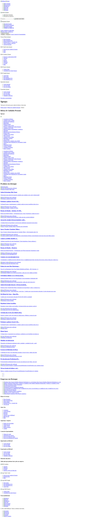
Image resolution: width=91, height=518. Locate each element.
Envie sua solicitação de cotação (10, 438)
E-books (5, 63)
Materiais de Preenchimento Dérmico (11, 132)
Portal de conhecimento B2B (9, 56)
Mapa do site (6, 416)
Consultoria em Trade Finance (10, 70)
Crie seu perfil (6, 85)
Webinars (5, 62)
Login (2, 30)
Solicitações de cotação (8, 435)
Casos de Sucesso (7, 44)
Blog (13, 30)
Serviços (8, 34)
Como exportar (6, 91)
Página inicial (4, 107)
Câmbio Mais (6, 69)
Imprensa (5, 412)
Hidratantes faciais (7, 144)
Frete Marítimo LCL (8, 78)
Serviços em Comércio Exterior (10, 49)
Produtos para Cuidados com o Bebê (11, 141)
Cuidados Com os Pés (8, 128)
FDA (4, 50)
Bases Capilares (7, 148)
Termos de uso (6, 424)
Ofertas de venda (7, 434)
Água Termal (6, 139)
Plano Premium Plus (8, 40)
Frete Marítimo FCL (8, 79)
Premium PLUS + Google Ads (10, 42)
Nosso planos (6, 401)
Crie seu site (6, 404)
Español (10, 26)
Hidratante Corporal (7, 138)
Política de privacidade (8, 423)
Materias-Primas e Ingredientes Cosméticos (13, 129)
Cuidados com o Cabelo (8, 120)
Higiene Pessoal (7, 124)
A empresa (5, 410)
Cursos (5, 59)
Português (11, 25)
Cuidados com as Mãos (8, 137)
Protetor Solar (6, 133)
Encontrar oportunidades (6, 98)
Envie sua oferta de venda (9, 436)
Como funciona (6, 411)
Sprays (4, 143)
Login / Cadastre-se (8, 31)
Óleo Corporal (6, 135)
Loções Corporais (7, 146)
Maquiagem (6, 123)
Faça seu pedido (7, 87)
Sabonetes (5, 130)
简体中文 (11, 27)
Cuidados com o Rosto (8, 134)
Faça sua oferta (6, 94)
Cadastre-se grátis (8, 30)
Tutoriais (5, 58)
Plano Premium (6, 39)
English (10, 24)
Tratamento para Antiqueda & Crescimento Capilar (14, 142)
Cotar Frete (5, 75)
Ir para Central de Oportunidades (18, 34)
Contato (5, 428)
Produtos (3, 34)
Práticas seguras (7, 427)
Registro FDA (6, 476)
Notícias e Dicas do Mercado (9, 470)
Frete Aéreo (6, 77)
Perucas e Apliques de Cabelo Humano (12, 126)
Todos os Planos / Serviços (9, 43)
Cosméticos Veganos (8, 147)
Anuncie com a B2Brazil (9, 415)
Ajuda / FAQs (6, 426)
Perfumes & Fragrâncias (8, 121)
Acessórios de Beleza (8, 119)
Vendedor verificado (8, 95)
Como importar (6, 84)
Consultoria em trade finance (9, 492)
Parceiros (5, 414)
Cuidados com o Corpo (8, 125)
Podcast (5, 60)
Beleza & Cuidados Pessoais (13, 107)
